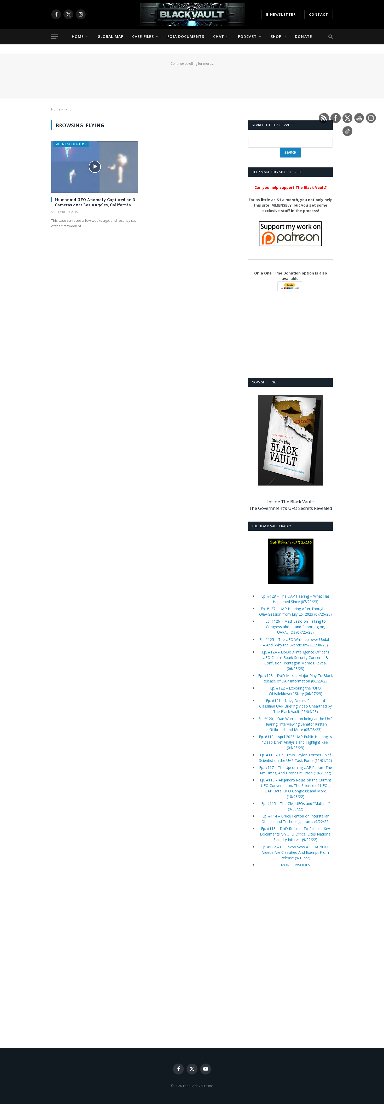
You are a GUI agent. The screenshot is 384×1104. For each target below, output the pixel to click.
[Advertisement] (192, 79)
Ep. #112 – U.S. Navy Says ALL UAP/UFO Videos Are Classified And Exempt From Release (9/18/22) (295, 852)
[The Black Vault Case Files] (192, 14)
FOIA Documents (185, 36)
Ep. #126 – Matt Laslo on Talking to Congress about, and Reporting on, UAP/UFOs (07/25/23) (295, 627)
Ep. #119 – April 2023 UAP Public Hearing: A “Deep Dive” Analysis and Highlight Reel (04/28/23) (295, 742)
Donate (303, 36)
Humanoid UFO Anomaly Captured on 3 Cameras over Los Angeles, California (95, 202)
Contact (318, 14)
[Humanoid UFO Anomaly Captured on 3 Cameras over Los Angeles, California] (94, 166)
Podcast (247, 36)
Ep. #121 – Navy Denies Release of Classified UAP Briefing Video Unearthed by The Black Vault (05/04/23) (295, 706)
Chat (218, 36)
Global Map (110, 36)
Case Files (143, 36)
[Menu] (54, 37)
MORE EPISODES (295, 864)
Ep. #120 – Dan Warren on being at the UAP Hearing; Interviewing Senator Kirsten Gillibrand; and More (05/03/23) (295, 724)
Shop (276, 36)
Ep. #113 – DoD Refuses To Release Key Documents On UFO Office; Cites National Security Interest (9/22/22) (295, 834)
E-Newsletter (281, 14)
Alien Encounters (70, 144)
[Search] (330, 37)
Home (78, 36)
